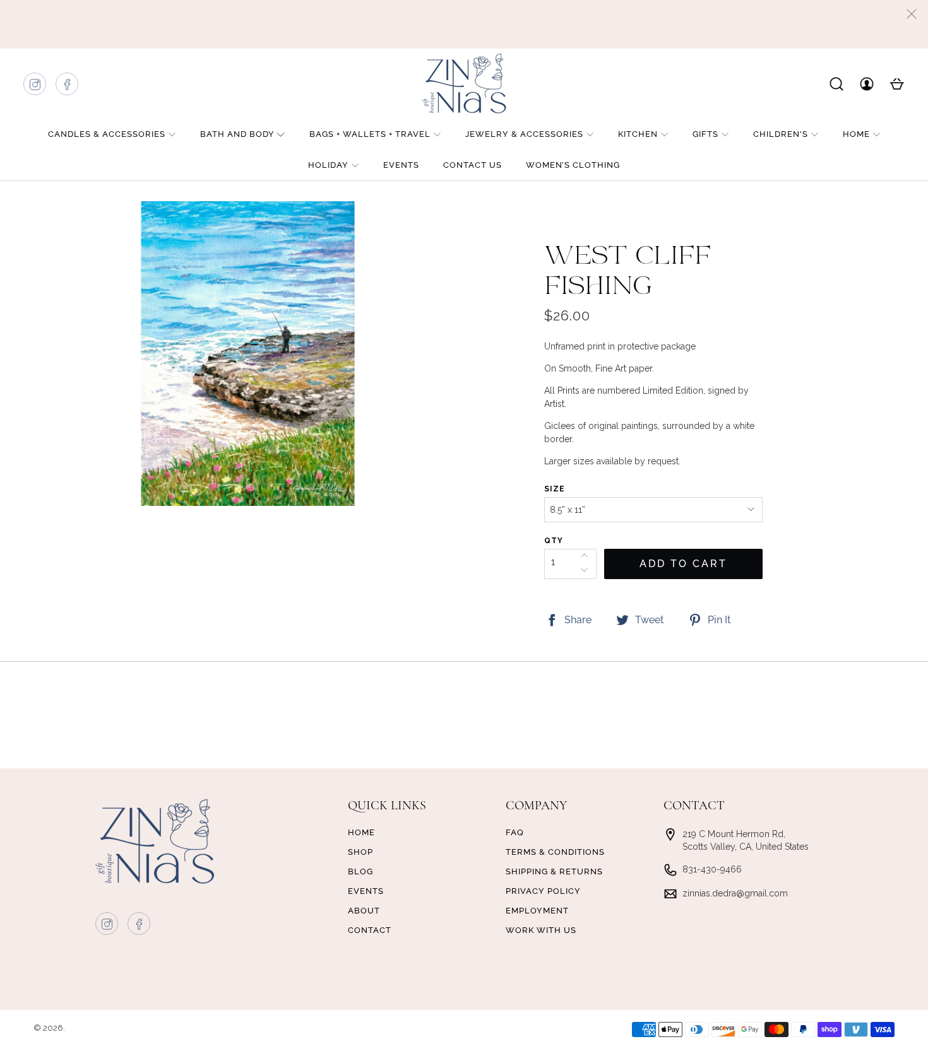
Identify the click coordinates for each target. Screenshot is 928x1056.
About (364, 910)
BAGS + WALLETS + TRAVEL (370, 134)
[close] (911, 14)
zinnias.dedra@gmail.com (735, 893)
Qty (553, 540)
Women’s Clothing (573, 165)
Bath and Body (237, 134)
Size (554, 488)
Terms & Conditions (555, 852)
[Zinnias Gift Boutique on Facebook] (67, 87)
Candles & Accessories (106, 134)
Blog (360, 871)
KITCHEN (638, 134)
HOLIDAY (328, 165)
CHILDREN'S (780, 134)
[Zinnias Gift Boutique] (464, 83)
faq (515, 832)
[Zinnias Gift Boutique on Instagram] (35, 87)
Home (856, 134)
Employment (537, 910)
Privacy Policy (543, 891)
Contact (369, 930)
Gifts (705, 134)
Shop (360, 852)
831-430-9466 (712, 869)
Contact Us (472, 165)
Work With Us (541, 930)
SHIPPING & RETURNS (554, 871)
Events (401, 165)
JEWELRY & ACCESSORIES (524, 134)
